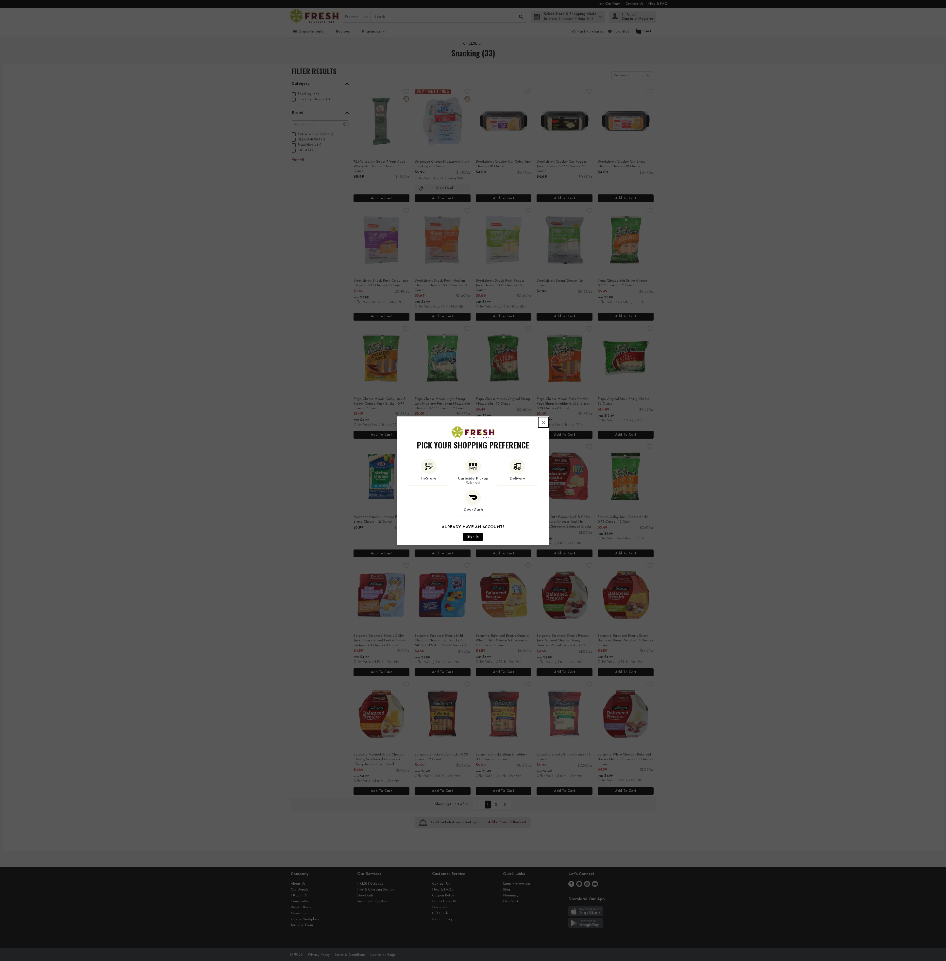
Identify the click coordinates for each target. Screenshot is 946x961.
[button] (428, 472)
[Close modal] (543, 422)
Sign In (473, 537)
